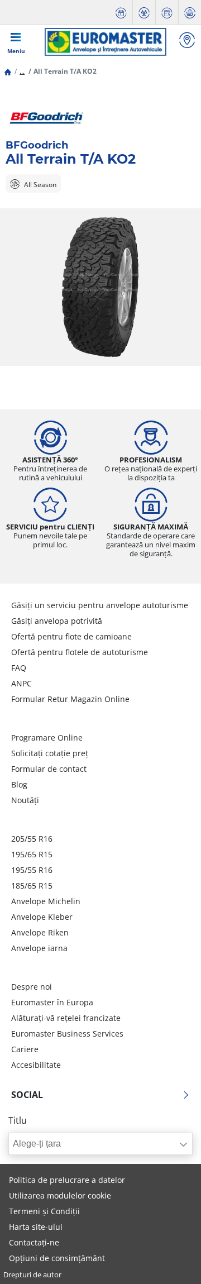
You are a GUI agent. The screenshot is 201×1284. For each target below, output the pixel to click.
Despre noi (31, 986)
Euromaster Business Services (67, 1033)
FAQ (18, 667)
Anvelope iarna (39, 948)
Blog (19, 784)
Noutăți (25, 800)
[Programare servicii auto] (121, 12)
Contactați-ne (34, 1242)
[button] (22, 71)
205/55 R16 (31, 838)
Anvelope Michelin (45, 901)
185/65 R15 (31, 885)
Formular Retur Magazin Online (70, 699)
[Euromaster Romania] (105, 42)
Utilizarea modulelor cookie (60, 1195)
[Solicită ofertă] (167, 12)
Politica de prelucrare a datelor (67, 1180)
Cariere (25, 1049)
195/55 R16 (31, 870)
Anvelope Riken (40, 932)
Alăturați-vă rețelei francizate (66, 1018)
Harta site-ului (36, 1226)
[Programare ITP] (144, 12)
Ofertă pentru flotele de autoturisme (79, 652)
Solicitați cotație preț (49, 753)
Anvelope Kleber (42, 916)
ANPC (21, 683)
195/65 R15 (31, 854)
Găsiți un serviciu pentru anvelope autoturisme (99, 605)
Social (27, 1094)
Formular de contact (49, 768)
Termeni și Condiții (44, 1211)
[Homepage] (7, 71)
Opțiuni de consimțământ (57, 1258)
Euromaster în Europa (52, 1002)
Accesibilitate (36, 1064)
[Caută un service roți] (187, 41)
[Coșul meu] (190, 12)
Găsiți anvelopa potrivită (56, 620)
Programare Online (47, 737)
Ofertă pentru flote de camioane (71, 636)
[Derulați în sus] (171, 1260)
